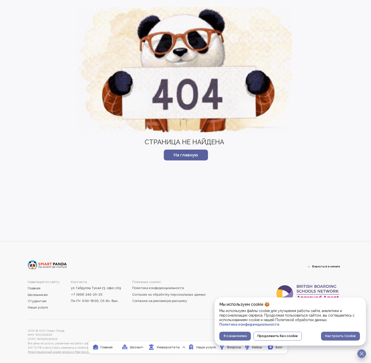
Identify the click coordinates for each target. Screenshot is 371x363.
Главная (34, 288)
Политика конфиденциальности (158, 288)
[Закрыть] (361, 353)
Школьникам (38, 295)
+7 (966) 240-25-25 (86, 294)
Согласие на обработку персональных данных (169, 294)
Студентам (37, 301)
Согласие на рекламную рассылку (159, 301)
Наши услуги (38, 307)
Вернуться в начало (326, 266)
